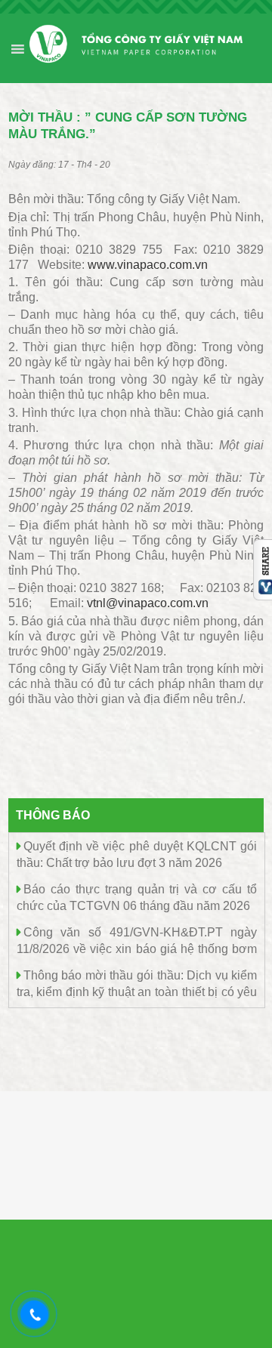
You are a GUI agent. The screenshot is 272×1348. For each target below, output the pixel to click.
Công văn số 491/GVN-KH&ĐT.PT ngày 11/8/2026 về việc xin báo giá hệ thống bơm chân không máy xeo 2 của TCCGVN (137, 948)
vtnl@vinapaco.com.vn (148, 603)
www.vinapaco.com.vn (148, 264)
